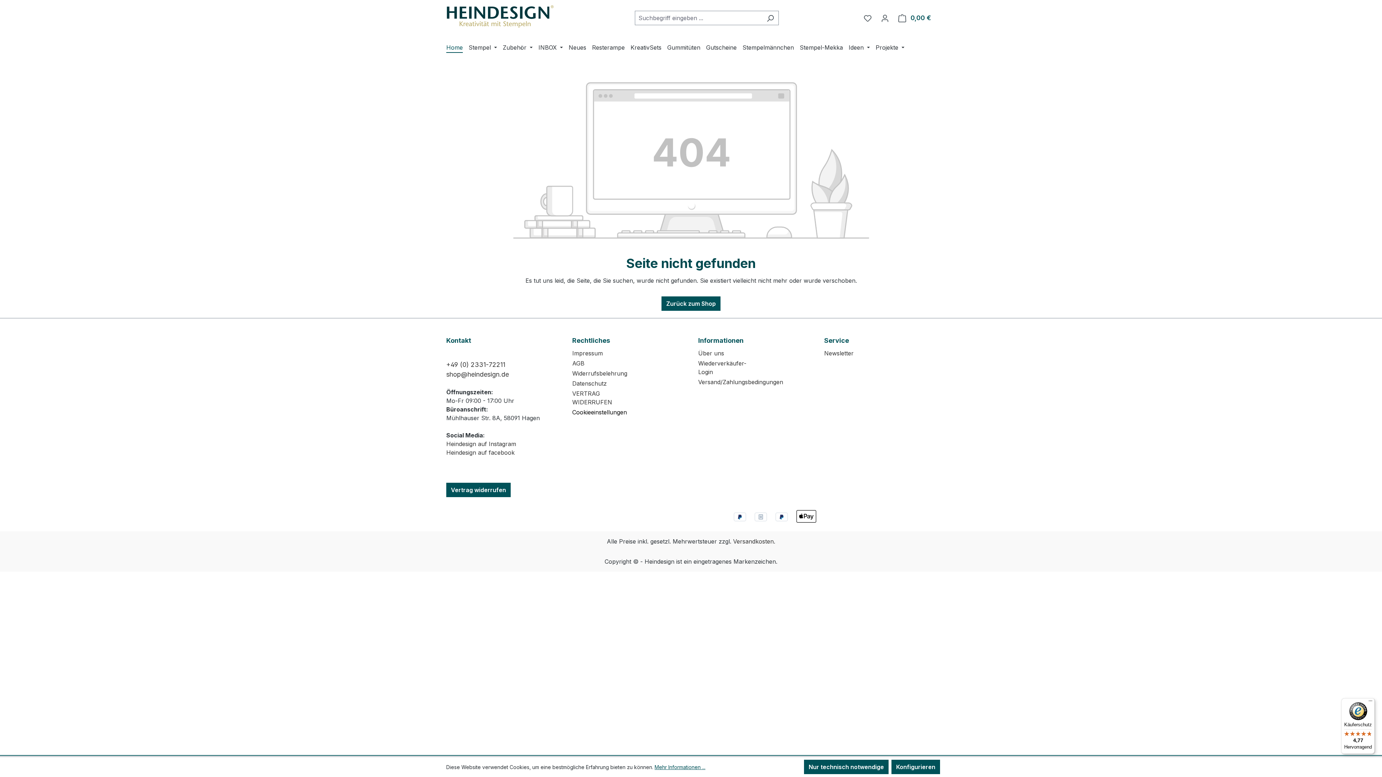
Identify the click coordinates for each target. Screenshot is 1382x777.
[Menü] (1370, 702)
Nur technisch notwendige (846, 767)
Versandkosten (753, 541)
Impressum (587, 353)
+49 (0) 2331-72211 (475, 364)
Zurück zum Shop (691, 303)
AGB (578, 363)
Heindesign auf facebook (480, 452)
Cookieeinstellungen (599, 412)
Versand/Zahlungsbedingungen (740, 382)
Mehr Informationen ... (680, 767)
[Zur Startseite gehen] (500, 16)
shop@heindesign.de (477, 374)
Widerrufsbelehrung (599, 373)
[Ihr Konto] (885, 18)
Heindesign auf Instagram (481, 443)
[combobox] (698, 18)
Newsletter (839, 353)
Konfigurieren (915, 767)
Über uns (711, 353)
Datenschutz (589, 383)
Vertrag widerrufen (478, 490)
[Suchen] (770, 18)
